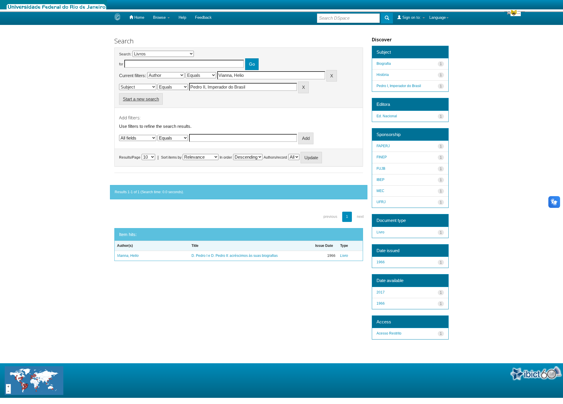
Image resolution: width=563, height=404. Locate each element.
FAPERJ (383, 146)
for (121, 64)
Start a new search (141, 98)
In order (226, 157)
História (383, 75)
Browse (160, 17)
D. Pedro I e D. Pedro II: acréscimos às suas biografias (234, 256)
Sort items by (171, 157)
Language (437, 17)
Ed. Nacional (387, 116)
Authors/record (275, 157)
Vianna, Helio (128, 256)
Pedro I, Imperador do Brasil (399, 86)
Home (138, 17)
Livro (344, 256)
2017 (381, 292)
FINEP (382, 157)
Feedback (203, 17)
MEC (380, 191)
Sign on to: (411, 17)
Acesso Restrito (389, 333)
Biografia (384, 64)
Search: (125, 54)
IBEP (380, 180)
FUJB (381, 169)
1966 (381, 262)
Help (182, 17)
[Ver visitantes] (34, 380)
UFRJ (381, 202)
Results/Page (129, 157)
